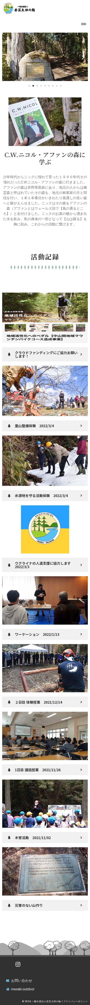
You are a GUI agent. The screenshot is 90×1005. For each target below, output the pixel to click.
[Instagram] (17, 964)
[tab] (45, 354)
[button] (29, 85)
